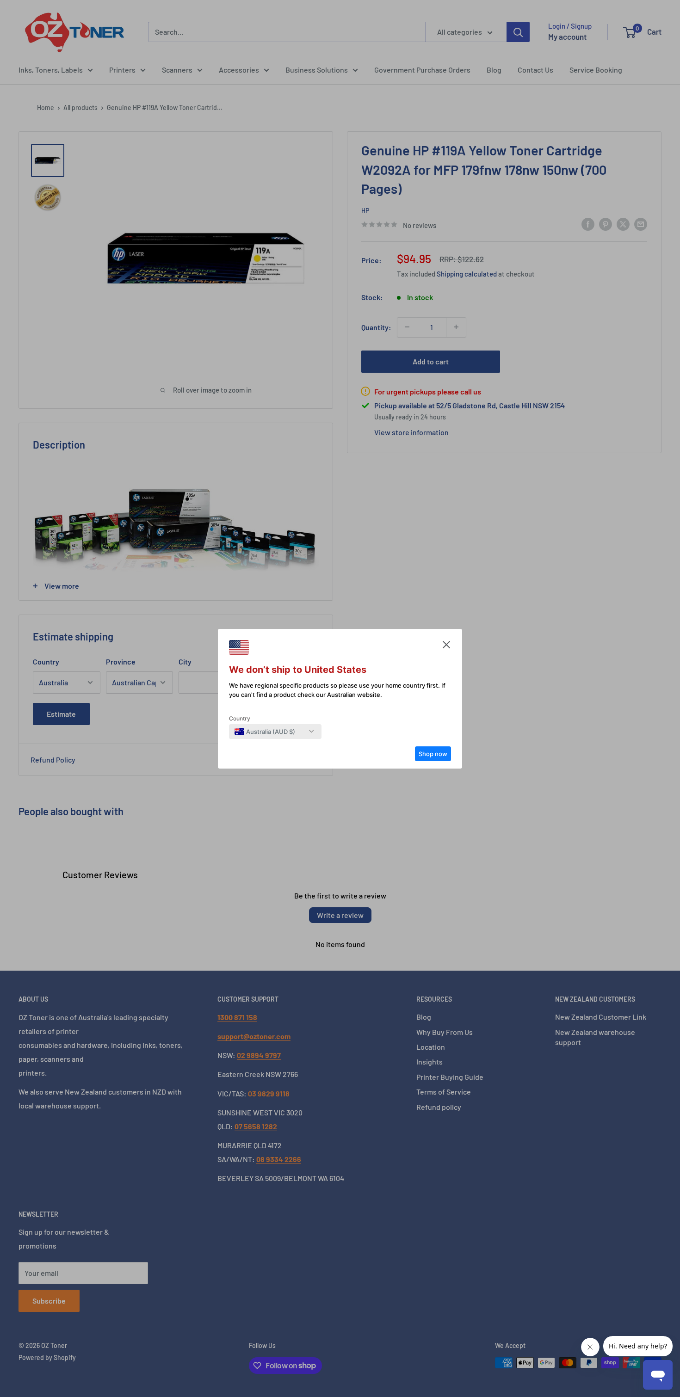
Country (239, 718)
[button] (446, 647)
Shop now (433, 753)
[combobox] (265, 731)
